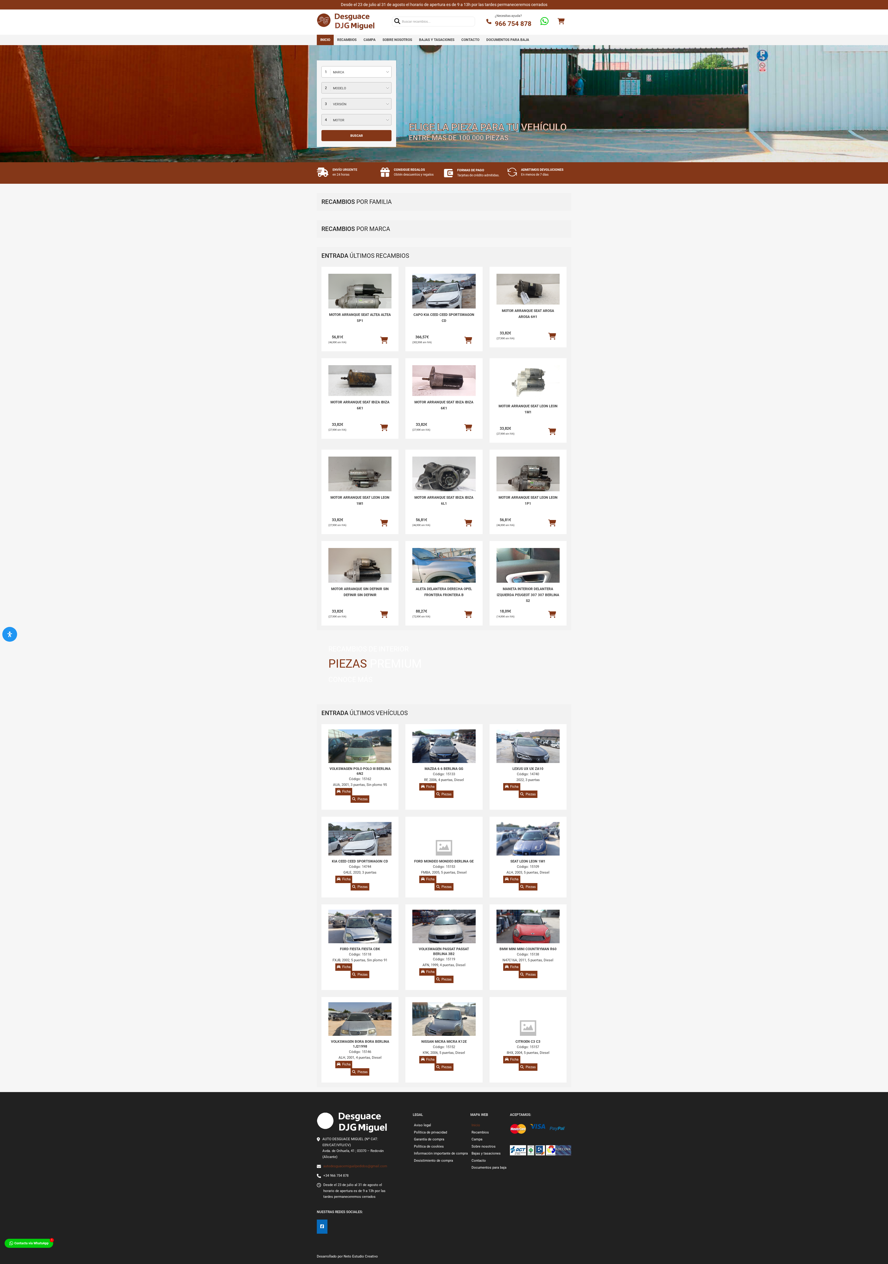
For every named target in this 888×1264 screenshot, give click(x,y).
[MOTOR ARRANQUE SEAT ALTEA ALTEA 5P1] (360, 297)
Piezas (363, 799)
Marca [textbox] (338, 72)
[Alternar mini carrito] (561, 21)
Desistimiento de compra (433, 1160)
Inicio (325, 40)
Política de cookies (429, 1146)
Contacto (470, 40)
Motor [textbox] (338, 120)
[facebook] (322, 1227)
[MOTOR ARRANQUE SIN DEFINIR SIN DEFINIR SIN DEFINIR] (360, 572)
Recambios (347, 40)
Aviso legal (422, 1125)
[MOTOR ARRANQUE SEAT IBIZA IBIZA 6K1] (360, 380)
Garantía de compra (429, 1139)
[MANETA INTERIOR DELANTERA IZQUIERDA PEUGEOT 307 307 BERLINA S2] (528, 571)
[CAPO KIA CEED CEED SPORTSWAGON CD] (443, 297)
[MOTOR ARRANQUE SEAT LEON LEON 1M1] (528, 383)
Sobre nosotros (397, 40)
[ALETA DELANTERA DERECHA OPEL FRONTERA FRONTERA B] (443, 572)
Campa (370, 40)
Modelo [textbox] (339, 88)
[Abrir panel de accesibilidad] (9, 634)
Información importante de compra (441, 1153)
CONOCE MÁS (350, 680)
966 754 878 (513, 24)
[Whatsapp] (544, 21)
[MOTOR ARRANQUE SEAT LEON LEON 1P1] (528, 480)
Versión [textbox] (339, 104)
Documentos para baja (507, 40)
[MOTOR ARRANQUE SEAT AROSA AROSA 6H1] (528, 289)
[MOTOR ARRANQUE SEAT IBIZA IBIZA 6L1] (443, 480)
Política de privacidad (430, 1132)
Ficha (346, 792)
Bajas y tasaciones (436, 40)
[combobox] (356, 72)
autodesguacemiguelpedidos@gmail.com (355, 1166)
